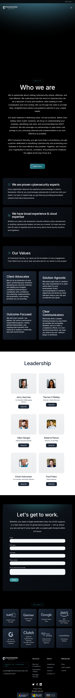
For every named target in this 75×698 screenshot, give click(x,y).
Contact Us (51, 674)
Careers (49, 670)
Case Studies (65, 667)
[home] (10, 7)
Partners (50, 667)
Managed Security (35, 676)
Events (63, 670)
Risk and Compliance (36, 665)
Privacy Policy (37, 689)
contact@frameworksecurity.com (15, 671)
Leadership (51, 664)
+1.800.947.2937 (9, 674)
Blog (62, 664)
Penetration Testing (36, 670)
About (49, 659)
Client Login (68, 1)
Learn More (37, 166)
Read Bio (24, 407)
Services (35, 659)
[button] (71, 7)
